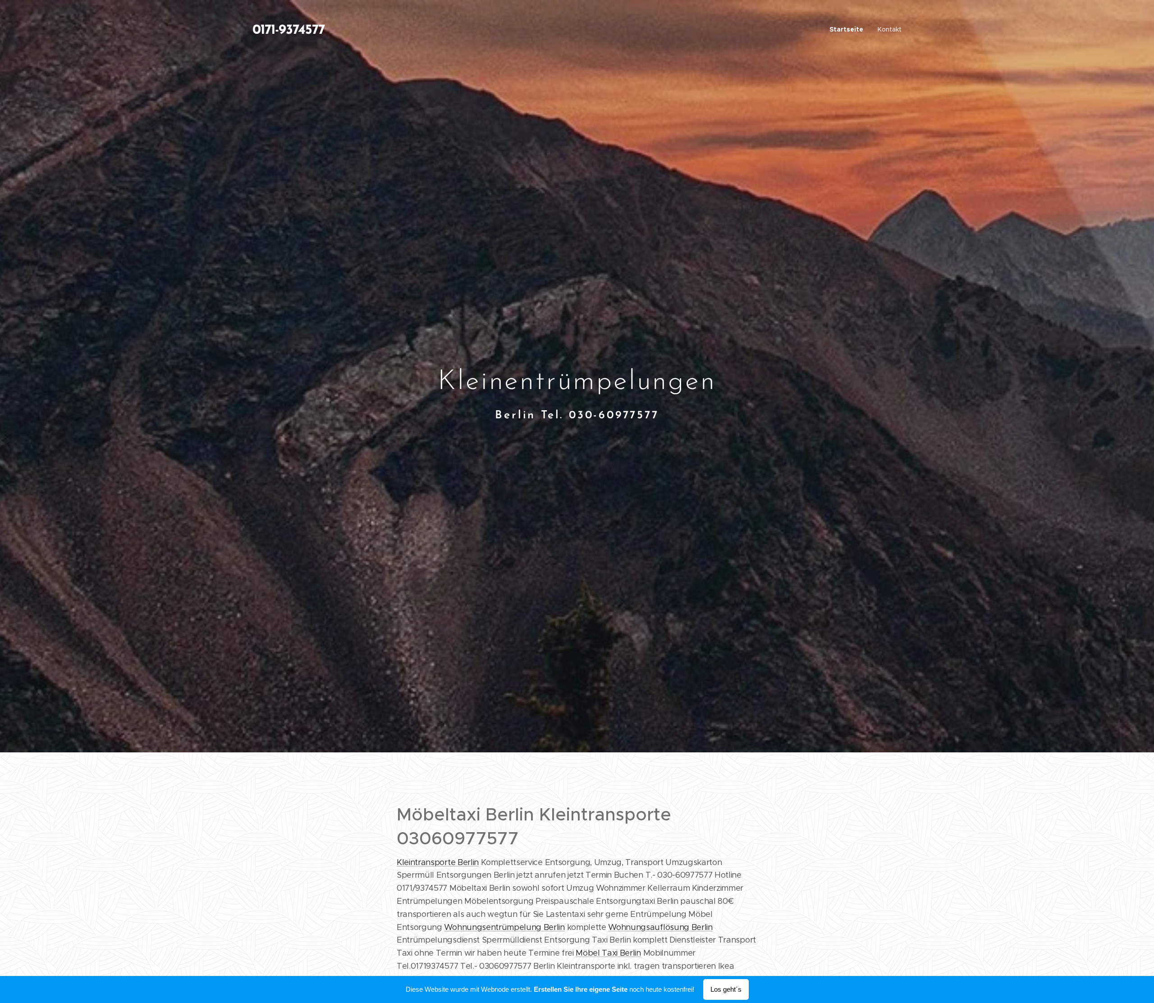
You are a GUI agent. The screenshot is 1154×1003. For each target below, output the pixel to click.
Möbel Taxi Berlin (608, 953)
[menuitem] (848, 29)
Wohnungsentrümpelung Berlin (504, 927)
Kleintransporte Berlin (438, 862)
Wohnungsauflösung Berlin (660, 927)
